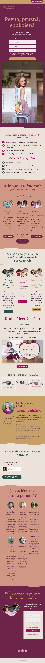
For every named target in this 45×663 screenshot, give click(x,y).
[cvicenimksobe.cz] (9, 7)
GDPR (32, 635)
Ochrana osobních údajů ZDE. (20, 55)
